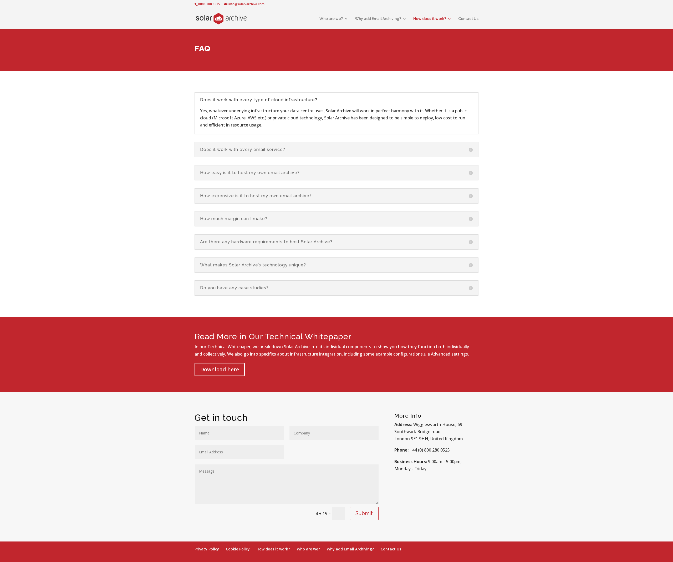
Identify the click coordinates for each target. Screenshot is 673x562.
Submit (364, 513)
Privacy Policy (207, 548)
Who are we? (331, 19)
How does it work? (429, 19)
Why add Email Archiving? (378, 19)
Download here (219, 369)
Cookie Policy (238, 548)
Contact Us (468, 19)
